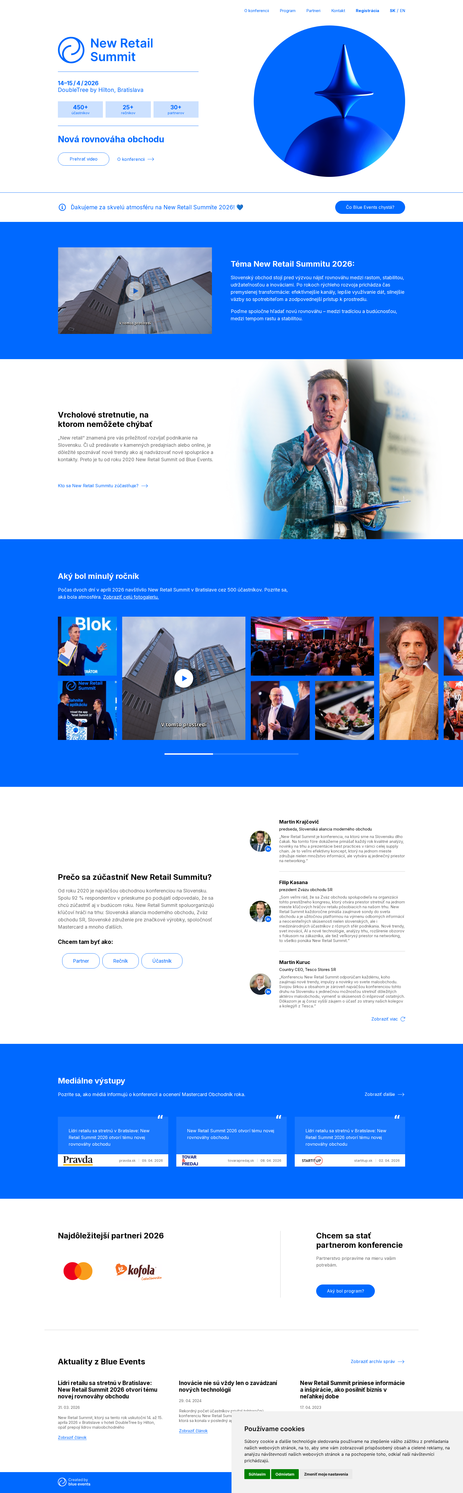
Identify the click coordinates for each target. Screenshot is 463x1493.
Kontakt (338, 10)
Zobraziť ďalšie (380, 1094)
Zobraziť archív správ (373, 1361)
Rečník (120, 961)
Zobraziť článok (72, 1437)
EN (402, 10)
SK (392, 10)
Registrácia (367, 10)
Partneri (313, 10)
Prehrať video (84, 159)
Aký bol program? (345, 1291)
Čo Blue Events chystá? (370, 207)
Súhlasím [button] (257, 1474)
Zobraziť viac (384, 1019)
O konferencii (256, 10)
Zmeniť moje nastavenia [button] (326, 1474)
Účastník (162, 961)
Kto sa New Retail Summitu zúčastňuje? (98, 485)
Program (288, 10)
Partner (81, 961)
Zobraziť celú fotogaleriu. (131, 597)
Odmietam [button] (284, 1474)
